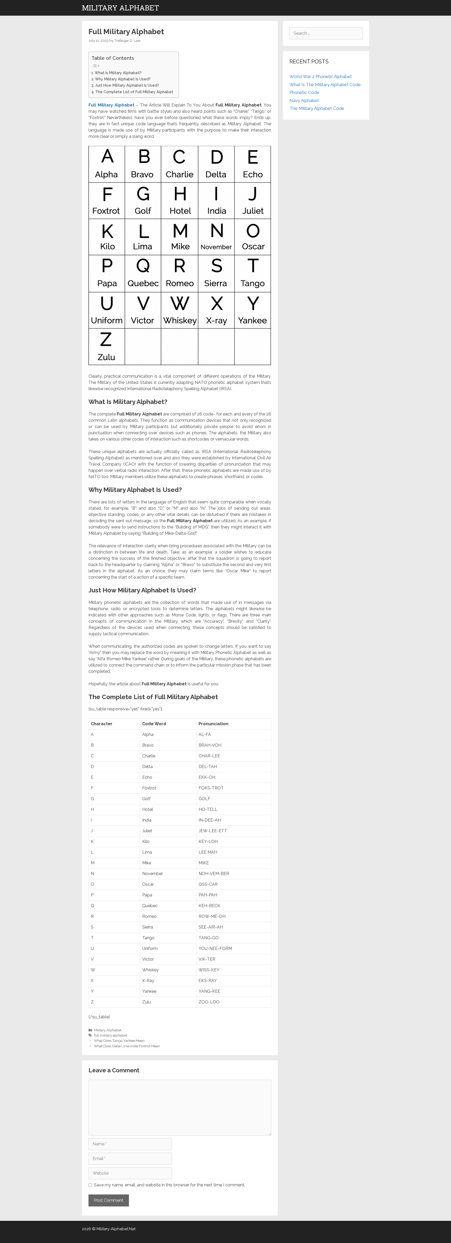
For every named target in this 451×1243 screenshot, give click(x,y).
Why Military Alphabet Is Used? (123, 79)
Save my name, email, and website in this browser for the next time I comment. (169, 1184)
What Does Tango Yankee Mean (119, 1040)
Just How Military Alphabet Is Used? (127, 85)
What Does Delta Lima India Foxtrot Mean (127, 1046)
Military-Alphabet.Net (116, 1229)
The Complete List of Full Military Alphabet (134, 92)
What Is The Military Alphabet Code (325, 84)
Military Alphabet (120, 8)
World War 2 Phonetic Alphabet (320, 76)
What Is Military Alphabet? (118, 72)
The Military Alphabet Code (316, 108)
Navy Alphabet (304, 100)
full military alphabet (110, 1035)
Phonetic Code (304, 92)
